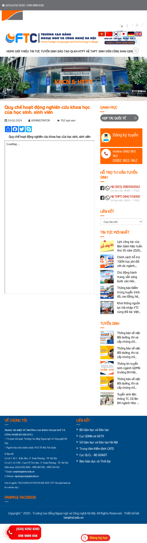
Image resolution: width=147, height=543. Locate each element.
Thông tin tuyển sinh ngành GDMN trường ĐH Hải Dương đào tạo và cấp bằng (128, 367)
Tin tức (35, 51)
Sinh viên (90, 16)
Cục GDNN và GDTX (91, 436)
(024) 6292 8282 (27, 529)
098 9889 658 (27, 536)
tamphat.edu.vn (74, 517)
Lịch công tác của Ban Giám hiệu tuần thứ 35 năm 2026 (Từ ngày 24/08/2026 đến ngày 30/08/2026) (129, 246)
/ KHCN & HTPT (80, 73)
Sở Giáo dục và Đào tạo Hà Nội (98, 442)
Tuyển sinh (52, 16)
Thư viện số (72, 16)
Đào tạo (63, 51)
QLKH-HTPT (77, 51)
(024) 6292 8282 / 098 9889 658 (25, 5)
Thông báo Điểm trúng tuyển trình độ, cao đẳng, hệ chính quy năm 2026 (128, 292)
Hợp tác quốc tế (114, 118)
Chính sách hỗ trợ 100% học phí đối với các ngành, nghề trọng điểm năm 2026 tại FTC (128, 261)
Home (10, 51)
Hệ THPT (91, 51)
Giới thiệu (22, 51)
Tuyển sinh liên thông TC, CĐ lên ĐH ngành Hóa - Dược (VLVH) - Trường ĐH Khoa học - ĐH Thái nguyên (127, 398)
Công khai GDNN (123, 51)
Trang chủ (64, 73)
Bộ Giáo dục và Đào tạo (94, 429)
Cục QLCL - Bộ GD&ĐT (93, 454)
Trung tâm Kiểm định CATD (96, 448)
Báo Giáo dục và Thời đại (94, 461)
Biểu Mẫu (107, 16)
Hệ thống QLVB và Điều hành (22, 16)
